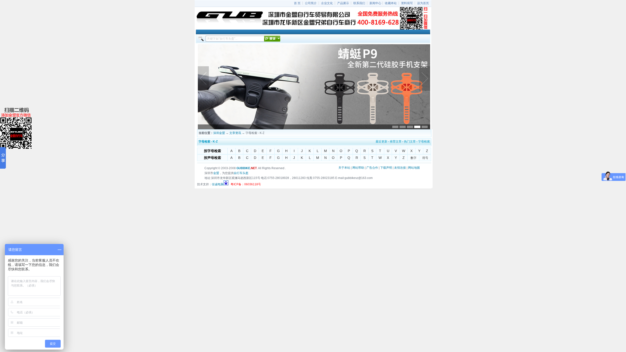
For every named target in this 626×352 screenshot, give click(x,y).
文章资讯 (235, 133)
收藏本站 (391, 3)
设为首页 (423, 3)
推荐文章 (396, 141)
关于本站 (344, 167)
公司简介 (311, 3)
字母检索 (424, 141)
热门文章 (410, 141)
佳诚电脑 (218, 184)
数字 (413, 158)
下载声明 (386, 167)
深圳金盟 (219, 133)
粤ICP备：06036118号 (246, 184)
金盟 (216, 173)
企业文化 (327, 3)
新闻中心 (375, 3)
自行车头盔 (241, 173)
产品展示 (343, 3)
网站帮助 (358, 167)
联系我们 (359, 3)
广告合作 (372, 167)
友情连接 (400, 167)
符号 (425, 158)
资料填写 (407, 3)
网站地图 (414, 167)
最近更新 (381, 141)
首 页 (297, 3)
